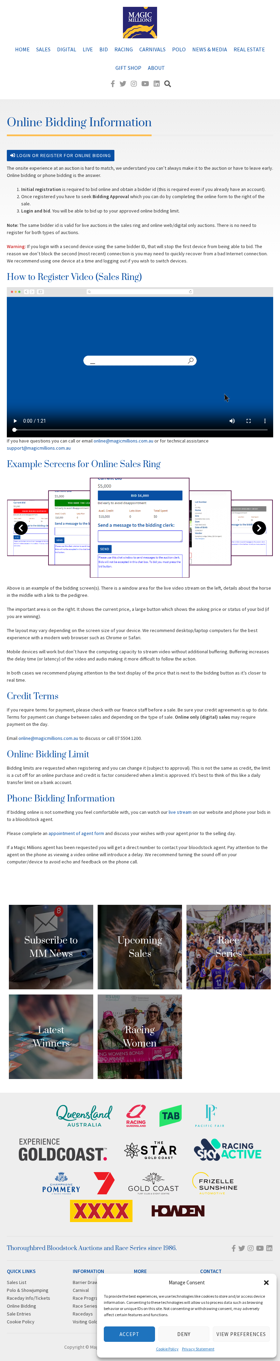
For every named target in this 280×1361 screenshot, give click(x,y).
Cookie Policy (167, 1348)
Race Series (85, 1306)
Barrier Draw (85, 1282)
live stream (180, 812)
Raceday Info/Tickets (28, 1298)
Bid (103, 49)
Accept (129, 1334)
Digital (66, 49)
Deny (184, 1334)
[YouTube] (145, 84)
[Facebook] (113, 84)
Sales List (16, 1282)
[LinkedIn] (157, 84)
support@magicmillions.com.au (39, 448)
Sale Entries (19, 1314)
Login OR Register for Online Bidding (63, 155)
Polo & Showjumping (27, 1290)
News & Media (209, 49)
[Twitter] (123, 84)
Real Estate (249, 49)
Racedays (83, 1314)
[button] (266, 1282)
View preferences (241, 1334)
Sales (43, 49)
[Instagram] (134, 84)
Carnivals (152, 49)
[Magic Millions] (140, 34)
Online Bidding (21, 1306)
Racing (123, 49)
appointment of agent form (76, 833)
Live (88, 49)
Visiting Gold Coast (92, 1322)
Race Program (87, 1298)
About (156, 67)
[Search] (168, 84)
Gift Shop (128, 67)
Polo (179, 49)
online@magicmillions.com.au (123, 441)
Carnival (81, 1290)
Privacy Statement (198, 1348)
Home (22, 49)
